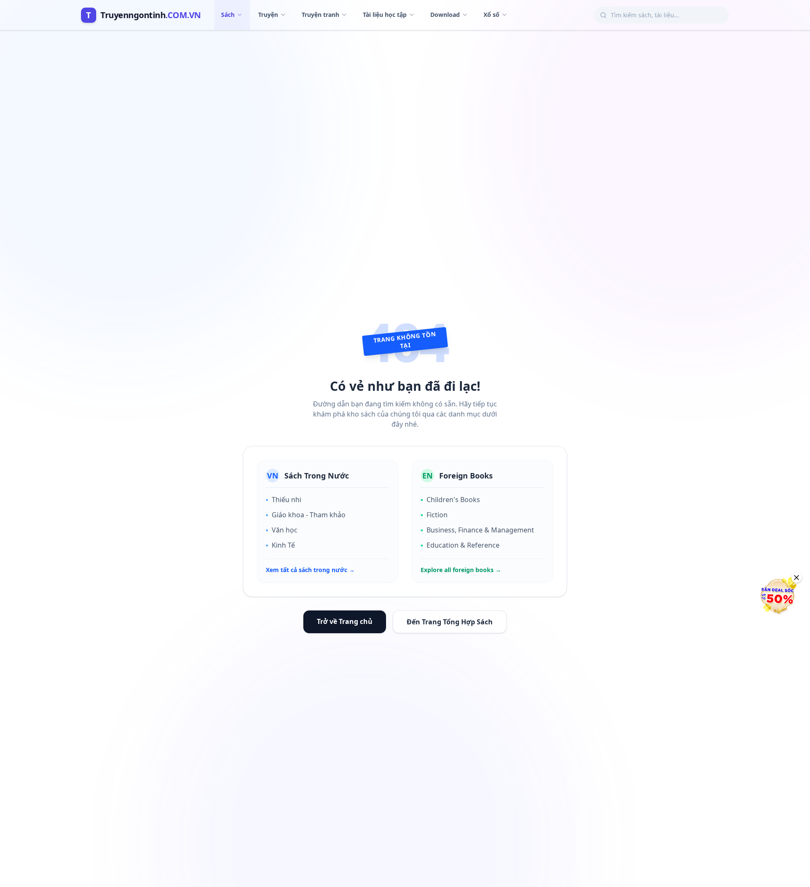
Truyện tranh (320, 15)
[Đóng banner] (796, 578)
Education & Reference (460, 545)
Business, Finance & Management (477, 530)
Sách (228, 15)
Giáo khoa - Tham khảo (306, 514)
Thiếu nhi (283, 499)
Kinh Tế (280, 545)
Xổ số (491, 15)
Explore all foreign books (461, 570)
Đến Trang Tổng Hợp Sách (450, 621)
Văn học (281, 530)
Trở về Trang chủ (345, 621)
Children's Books (450, 499)
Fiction (434, 514)
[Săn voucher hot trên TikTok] (778, 596)
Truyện (268, 15)
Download (445, 15)
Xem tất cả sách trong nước (310, 570)
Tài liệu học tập (385, 15)
